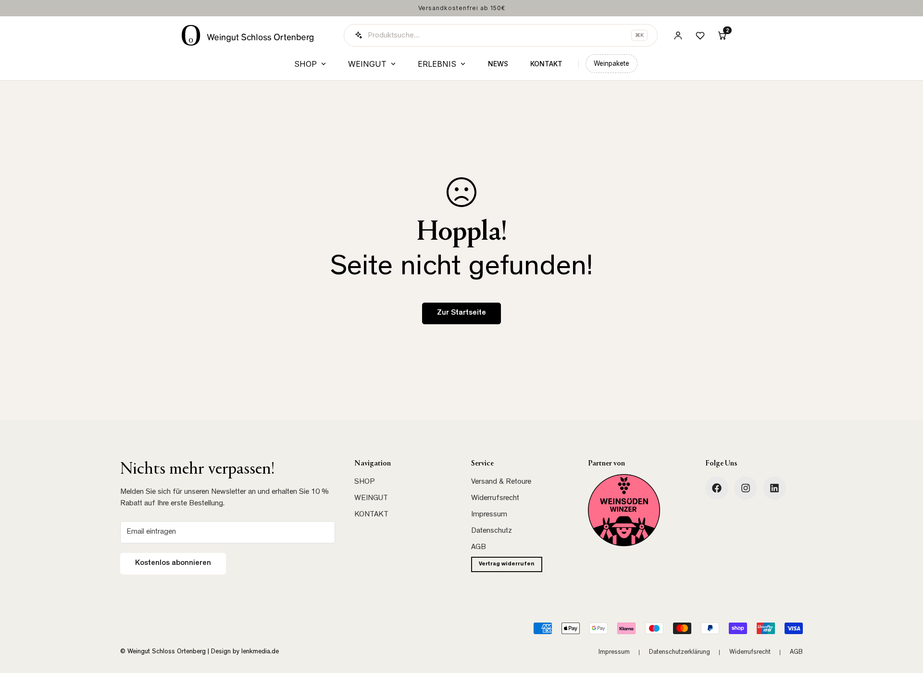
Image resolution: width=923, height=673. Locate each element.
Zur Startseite (461, 313)
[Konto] (677, 35)
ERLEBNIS (437, 64)
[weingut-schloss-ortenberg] (774, 488)
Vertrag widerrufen (507, 564)
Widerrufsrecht (495, 498)
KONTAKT (546, 64)
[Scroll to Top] (904, 621)
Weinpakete (611, 63)
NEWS (498, 64)
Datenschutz (491, 531)
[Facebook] (716, 488)
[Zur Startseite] (248, 35)
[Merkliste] (700, 35)
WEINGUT (367, 64)
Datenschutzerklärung (679, 652)
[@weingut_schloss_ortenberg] (745, 488)
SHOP (305, 64)
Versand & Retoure (501, 482)
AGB (478, 547)
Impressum (489, 515)
